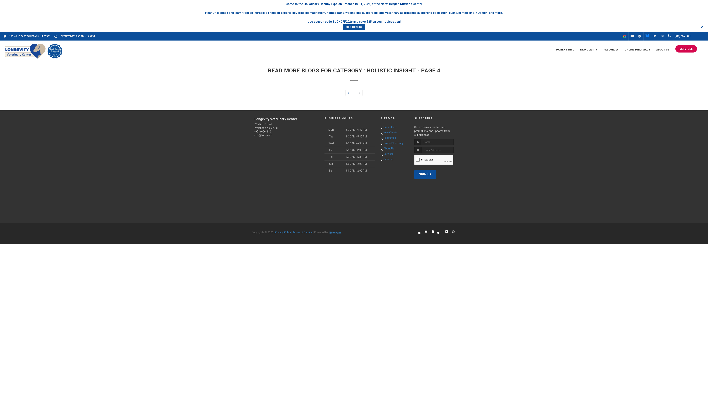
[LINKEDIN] (655, 36)
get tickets (354, 27)
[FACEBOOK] (639, 36)
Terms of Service (303, 232)
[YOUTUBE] (632, 36)
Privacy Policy (283, 232)
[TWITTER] (647, 36)
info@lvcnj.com (263, 135)
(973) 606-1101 (263, 131)
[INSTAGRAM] (662, 36)
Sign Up (425, 174)
